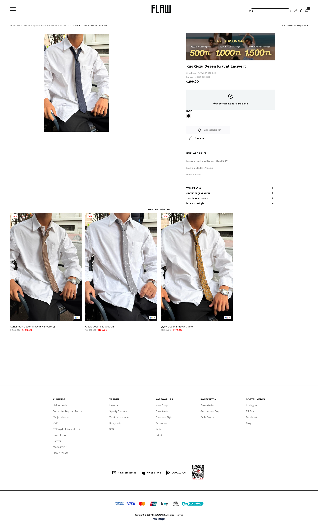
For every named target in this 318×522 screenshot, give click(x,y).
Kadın (159, 429)
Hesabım (114, 405)
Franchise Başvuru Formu (67, 411)
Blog (248, 423)
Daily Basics (207, 417)
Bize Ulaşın (59, 435)
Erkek (159, 435)
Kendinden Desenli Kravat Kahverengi (32, 326)
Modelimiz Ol (60, 447)
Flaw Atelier (162, 411)
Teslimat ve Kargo (197, 198)
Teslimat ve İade (119, 417)
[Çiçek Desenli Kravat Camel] (197, 267)
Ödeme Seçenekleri (198, 193)
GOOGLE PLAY (179, 472)
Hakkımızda (60, 405)
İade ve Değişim (195, 203)
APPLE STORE (154, 472)
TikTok (250, 411)
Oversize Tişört (165, 417)
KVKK (56, 423)
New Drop (162, 405)
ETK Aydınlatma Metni (66, 429)
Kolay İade (115, 423)
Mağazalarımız (61, 417)
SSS (111, 429)
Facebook (251, 417)
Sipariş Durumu (118, 411)
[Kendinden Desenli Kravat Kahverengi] (46, 267)
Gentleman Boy (209, 411)
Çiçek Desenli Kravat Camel (177, 326)
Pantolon (161, 423)
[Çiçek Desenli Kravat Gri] (121, 267)
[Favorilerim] (301, 11)
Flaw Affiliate (60, 453)
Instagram (252, 405)
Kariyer (57, 441)
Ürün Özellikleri (196, 153)
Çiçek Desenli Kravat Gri (99, 326)
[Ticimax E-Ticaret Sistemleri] (159, 519)
